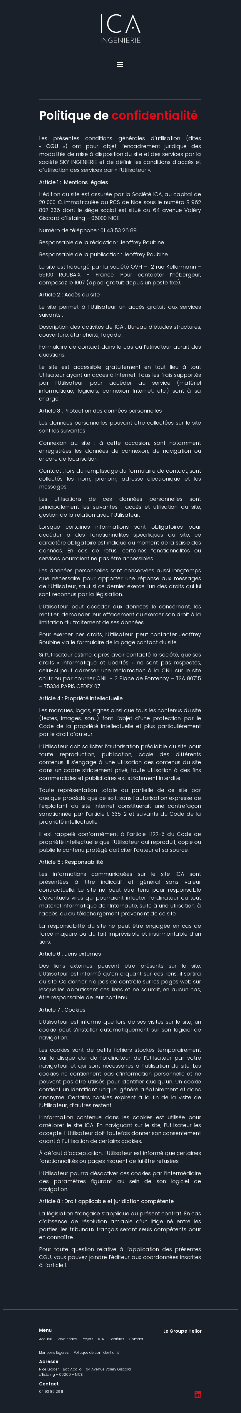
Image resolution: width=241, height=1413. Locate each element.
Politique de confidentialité (96, 1352)
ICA (101, 1338)
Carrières (116, 1338)
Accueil (45, 1338)
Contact (136, 1338)
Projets (87, 1338)
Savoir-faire (66, 1338)
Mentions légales (54, 1352)
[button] (120, 64)
